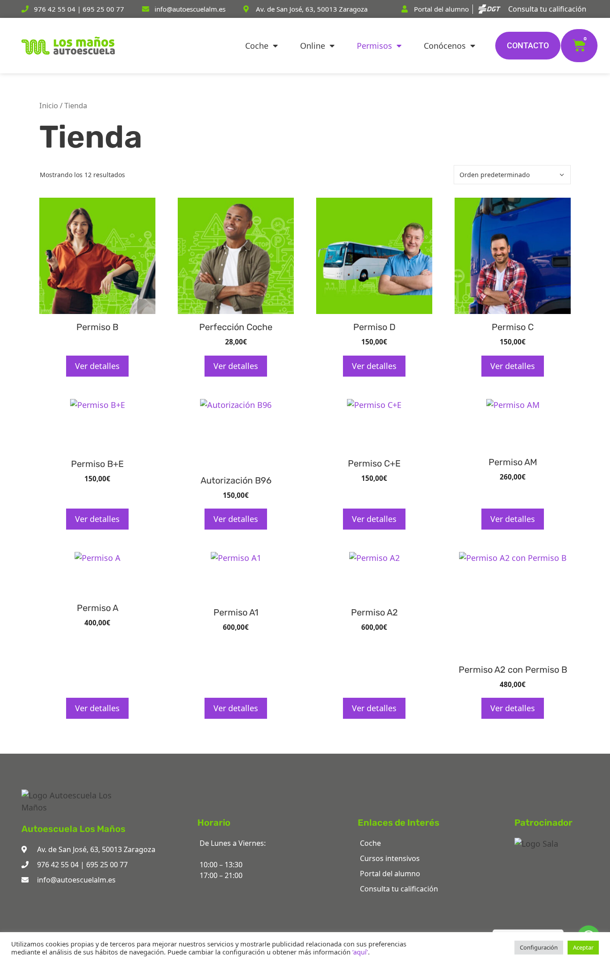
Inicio (48, 105)
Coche (256, 45)
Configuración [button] (539, 947)
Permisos (374, 45)
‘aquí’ (360, 951)
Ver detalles (97, 366)
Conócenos (445, 45)
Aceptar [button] (583, 947)
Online (312, 45)
